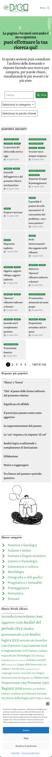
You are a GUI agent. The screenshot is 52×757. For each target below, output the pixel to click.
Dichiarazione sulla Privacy (30, 753)
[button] (47, 703)
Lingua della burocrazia (32, 664)
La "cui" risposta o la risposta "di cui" (25, 435)
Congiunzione (14, 650)
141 (39, 364)
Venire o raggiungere (16, 465)
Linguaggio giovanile (32, 669)
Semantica (33, 147)
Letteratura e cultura (11, 139)
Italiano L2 (11, 665)
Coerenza (17, 645)
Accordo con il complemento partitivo (11, 327)
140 (34, 364)
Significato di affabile (16, 404)
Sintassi (17, 143)
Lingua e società (12, 669)
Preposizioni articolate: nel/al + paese (38, 327)
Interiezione (20, 660)
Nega (26, 738)
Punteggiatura (34, 175)
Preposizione (14, 682)
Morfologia (8, 143)
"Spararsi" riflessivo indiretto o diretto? (13, 302)
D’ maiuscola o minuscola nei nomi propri (38, 302)
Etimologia (26, 655)
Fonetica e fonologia (11, 344)
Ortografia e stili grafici (37, 170)
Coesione (37, 645)
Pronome (38, 682)
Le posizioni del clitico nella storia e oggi (13, 152)
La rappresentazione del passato (23, 426)
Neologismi (26, 677)
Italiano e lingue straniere (37, 139)
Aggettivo (12, 622)
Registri (11, 688)
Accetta (26, 730)
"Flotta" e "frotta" (13, 382)
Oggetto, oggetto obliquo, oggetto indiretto (12, 275)
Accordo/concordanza (22, 616)
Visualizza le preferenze (26, 746)
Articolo (27, 640)
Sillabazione (11, 456)
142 (43, 364)
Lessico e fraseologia (36, 143)
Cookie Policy (15, 753)
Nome (41, 677)
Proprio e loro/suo (13, 212)
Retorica (29, 689)
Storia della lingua (20, 698)
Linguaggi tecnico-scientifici (18, 673)
